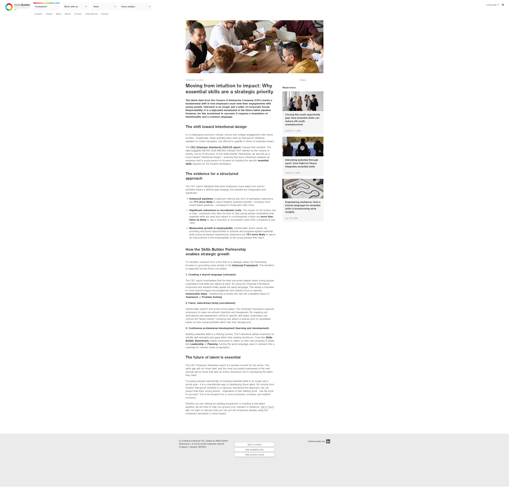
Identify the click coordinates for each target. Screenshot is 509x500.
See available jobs (254, 449)
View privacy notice (254, 454)
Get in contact (254, 444)
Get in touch (267, 407)
